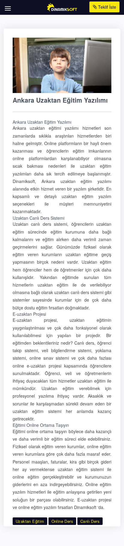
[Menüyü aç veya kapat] (7, 5)
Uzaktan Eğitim (30, 521)
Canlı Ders (90, 521)
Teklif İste (106, 7)
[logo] (62, 7)
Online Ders (62, 521)
